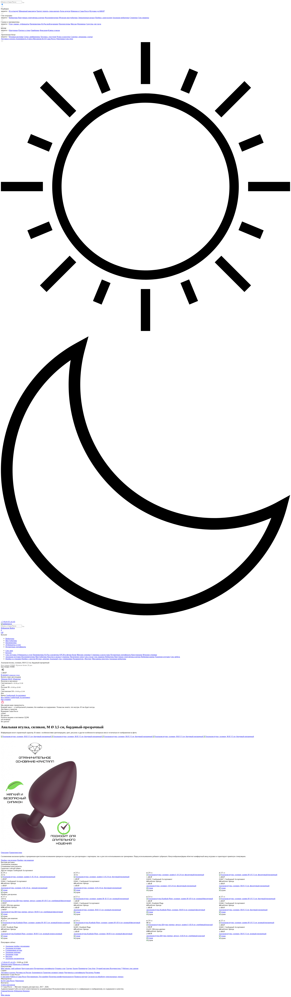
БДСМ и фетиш (66, 655)
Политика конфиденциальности (61, 977)
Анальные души (11, 954)
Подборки (5, 9)
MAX (10, 679)
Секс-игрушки (6, 16)
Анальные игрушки (13, 948)
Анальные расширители (14, 958)
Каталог (11, 991)
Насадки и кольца (54, 657)
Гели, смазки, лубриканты (19, 24)
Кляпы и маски (54, 30)
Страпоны (134, 18)
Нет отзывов (6, 699)
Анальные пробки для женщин (17, 946)
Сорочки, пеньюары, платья (82, 37)
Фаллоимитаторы (52, 18)
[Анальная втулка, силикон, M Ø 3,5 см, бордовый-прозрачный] (247, 899)
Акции (75, 968)
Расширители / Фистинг (82, 659)
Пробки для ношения (25, 860)
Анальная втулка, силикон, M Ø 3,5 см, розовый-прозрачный (97, 910)
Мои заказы (5, 995)
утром (5, 890)
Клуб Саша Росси (49, 39)
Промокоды (82, 968)
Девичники (60, 39)
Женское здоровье (84, 655)
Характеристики (15, 852)
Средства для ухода (93, 24)
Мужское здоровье (150, 655)
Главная (4, 991)
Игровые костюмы (16, 37)
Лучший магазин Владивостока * (109, 968)
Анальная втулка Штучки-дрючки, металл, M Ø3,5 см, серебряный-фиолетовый (32, 912)
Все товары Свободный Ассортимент (15, 697)
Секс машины (99, 657)
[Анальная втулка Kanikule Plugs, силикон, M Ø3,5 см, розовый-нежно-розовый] (35, 923)
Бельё (74, 655)
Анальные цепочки (12, 952)
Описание (5, 852)
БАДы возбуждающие (49, 24)
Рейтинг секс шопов (130, 968)
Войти (12, 628)
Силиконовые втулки (13, 950)
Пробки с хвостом (28, 659)
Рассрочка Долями (93, 972)
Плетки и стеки (24, 30)
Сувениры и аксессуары (100, 655)
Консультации (136, 655)
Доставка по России (23, 972)
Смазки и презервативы (10, 22)
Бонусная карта (28, 968)
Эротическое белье (8, 35)
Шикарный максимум (27, 11)
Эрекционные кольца (86, 18)
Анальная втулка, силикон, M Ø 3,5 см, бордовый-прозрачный (243, 910)
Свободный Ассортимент (16, 695)
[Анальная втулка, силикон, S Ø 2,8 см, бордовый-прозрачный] (101, 877)
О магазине (5, 977)
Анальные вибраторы (120, 18)
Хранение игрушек (162, 657)
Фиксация (44, 30)
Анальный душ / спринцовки (61, 659)
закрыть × (5, 11)
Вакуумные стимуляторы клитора (31, 18)
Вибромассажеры (148, 657)
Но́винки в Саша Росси (80, 11)
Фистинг (8, 956)
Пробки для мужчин (9, 860)
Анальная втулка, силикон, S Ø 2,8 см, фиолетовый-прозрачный (171, 886)
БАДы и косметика (51, 655)
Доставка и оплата (8, 39)
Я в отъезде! (13, 11)
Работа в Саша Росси (18, 977)
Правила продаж (80, 977)
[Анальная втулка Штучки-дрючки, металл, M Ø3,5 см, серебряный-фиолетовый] (36, 901)
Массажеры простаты (100, 659)
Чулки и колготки (63, 37)
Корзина (15, 992)
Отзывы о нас (60, 968)
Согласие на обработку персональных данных (105, 977)
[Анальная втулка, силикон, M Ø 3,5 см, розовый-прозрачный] (101, 899)
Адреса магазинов (8, 985)
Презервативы (35, 24)
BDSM (3, 28)
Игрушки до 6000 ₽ (96, 11)
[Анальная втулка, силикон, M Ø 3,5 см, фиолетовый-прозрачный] (248, 875)
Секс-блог (69, 39)
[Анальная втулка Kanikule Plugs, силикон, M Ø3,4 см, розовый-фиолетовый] (179, 899)
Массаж (74, 24)
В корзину (10, 675)
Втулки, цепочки (42, 659)
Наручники (13, 30)
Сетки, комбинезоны (32, 37)
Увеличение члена (77, 657)
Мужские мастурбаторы (68, 18)
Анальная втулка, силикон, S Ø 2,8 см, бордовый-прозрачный (98, 888)
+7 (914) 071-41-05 (8, 622)
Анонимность (21, 39)
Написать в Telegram (21, 964)
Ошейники (35, 30)
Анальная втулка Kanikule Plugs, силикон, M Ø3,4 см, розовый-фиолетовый (175, 910)
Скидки (69, 968)
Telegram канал (7, 964)
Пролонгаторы (64, 24)
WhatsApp (17, 679)
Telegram (4, 679)
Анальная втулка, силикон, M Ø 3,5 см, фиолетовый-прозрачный (244, 886)
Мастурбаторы (11, 641)
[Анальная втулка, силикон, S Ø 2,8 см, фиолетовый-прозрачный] (175, 875)
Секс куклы (88, 657)
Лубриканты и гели (13, 645)
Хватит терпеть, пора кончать (47, 11)
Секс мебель (175, 657)
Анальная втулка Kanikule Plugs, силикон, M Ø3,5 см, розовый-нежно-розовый (31, 934)
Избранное (5, 628)
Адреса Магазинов (34, 39)
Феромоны (81, 24)
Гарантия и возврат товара (53, 972)
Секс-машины (143, 18)
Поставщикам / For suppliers (37, 977)
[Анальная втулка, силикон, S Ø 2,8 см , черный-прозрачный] (28, 877)
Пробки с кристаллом (103, 18)
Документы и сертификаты (74, 972)
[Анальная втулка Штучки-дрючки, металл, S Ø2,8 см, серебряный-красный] (179, 925)
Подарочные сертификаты (15, 647)
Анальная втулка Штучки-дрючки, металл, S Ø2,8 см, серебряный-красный (175, 936)
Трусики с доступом (48, 37)
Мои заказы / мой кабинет (11, 968)
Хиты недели (65, 11)
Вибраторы (13, 18)
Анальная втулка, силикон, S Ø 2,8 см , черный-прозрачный (24, 888)
